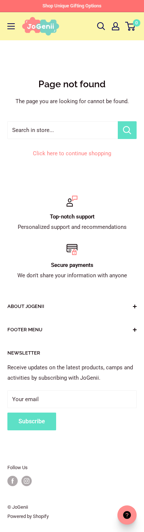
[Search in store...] (127, 130)
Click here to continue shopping (72, 153)
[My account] (115, 26)
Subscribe (31, 421)
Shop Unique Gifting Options (72, 6)
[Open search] (101, 26)
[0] (130, 26)
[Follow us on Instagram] (26, 481)
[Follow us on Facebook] (12, 481)
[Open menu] (11, 26)
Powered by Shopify (28, 516)
